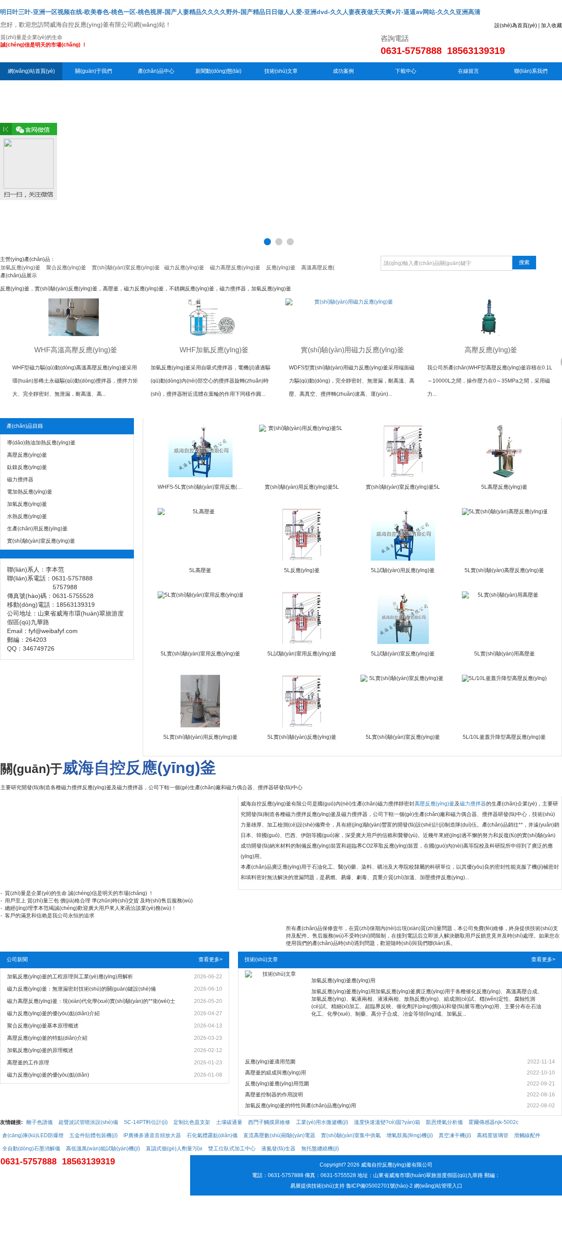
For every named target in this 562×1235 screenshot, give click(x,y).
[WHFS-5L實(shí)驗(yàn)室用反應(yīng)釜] (200, 451)
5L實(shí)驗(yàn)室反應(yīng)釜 (403, 737)
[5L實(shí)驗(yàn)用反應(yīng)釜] (200, 701)
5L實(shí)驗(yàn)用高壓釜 (504, 654)
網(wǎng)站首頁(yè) (31, 71)
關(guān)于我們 (93, 71)
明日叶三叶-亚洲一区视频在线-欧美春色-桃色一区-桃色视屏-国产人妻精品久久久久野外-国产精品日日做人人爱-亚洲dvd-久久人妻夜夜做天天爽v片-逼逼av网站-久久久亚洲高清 (240, 11)
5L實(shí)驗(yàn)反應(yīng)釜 (301, 737)
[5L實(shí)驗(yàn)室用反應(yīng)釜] (200, 617)
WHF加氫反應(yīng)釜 (214, 350)
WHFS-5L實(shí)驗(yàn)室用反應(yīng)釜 (200, 487)
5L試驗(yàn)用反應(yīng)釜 (403, 570)
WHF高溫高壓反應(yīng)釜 (75, 350)
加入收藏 (551, 25)
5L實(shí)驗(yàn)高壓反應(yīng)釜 (504, 570)
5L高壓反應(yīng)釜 (504, 487)
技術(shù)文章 (281, 71)
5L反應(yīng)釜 (302, 570)
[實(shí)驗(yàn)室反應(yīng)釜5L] (403, 451)
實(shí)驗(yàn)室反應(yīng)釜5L (403, 487)
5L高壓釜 (200, 570)
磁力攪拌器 (473, 804)
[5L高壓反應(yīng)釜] (504, 451)
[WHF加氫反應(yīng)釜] (212, 317)
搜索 (524, 262)
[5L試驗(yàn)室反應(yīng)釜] (403, 617)
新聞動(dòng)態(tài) (218, 71)
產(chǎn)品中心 (156, 71)
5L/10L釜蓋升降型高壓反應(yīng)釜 (504, 737)
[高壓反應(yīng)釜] (488, 317)
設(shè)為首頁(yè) (515, 25)
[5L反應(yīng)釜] (301, 534)
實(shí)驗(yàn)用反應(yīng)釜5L (302, 487)
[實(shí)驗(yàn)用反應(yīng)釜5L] (301, 451)
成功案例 (343, 71)
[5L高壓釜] (200, 534)
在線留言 (468, 71)
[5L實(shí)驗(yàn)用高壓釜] (504, 617)
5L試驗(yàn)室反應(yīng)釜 (403, 654)
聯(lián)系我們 (531, 71)
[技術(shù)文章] (276, 1014)
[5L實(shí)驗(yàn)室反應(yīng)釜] (403, 701)
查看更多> (210, 959)
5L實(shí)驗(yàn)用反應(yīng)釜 (200, 737)
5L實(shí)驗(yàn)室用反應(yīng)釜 (200, 654)
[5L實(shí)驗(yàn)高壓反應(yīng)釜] (504, 534)
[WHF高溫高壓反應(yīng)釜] (73, 317)
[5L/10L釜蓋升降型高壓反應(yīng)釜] (504, 701)
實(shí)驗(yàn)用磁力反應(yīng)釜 (352, 350)
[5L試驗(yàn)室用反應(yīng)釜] (301, 617)
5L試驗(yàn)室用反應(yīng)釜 (301, 654)
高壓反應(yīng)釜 (491, 350)
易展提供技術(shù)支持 (317, 1186)
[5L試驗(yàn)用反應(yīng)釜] (403, 534)
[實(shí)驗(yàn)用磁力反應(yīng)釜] (350, 317)
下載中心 (405, 71)
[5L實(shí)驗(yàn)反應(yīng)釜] (301, 701)
